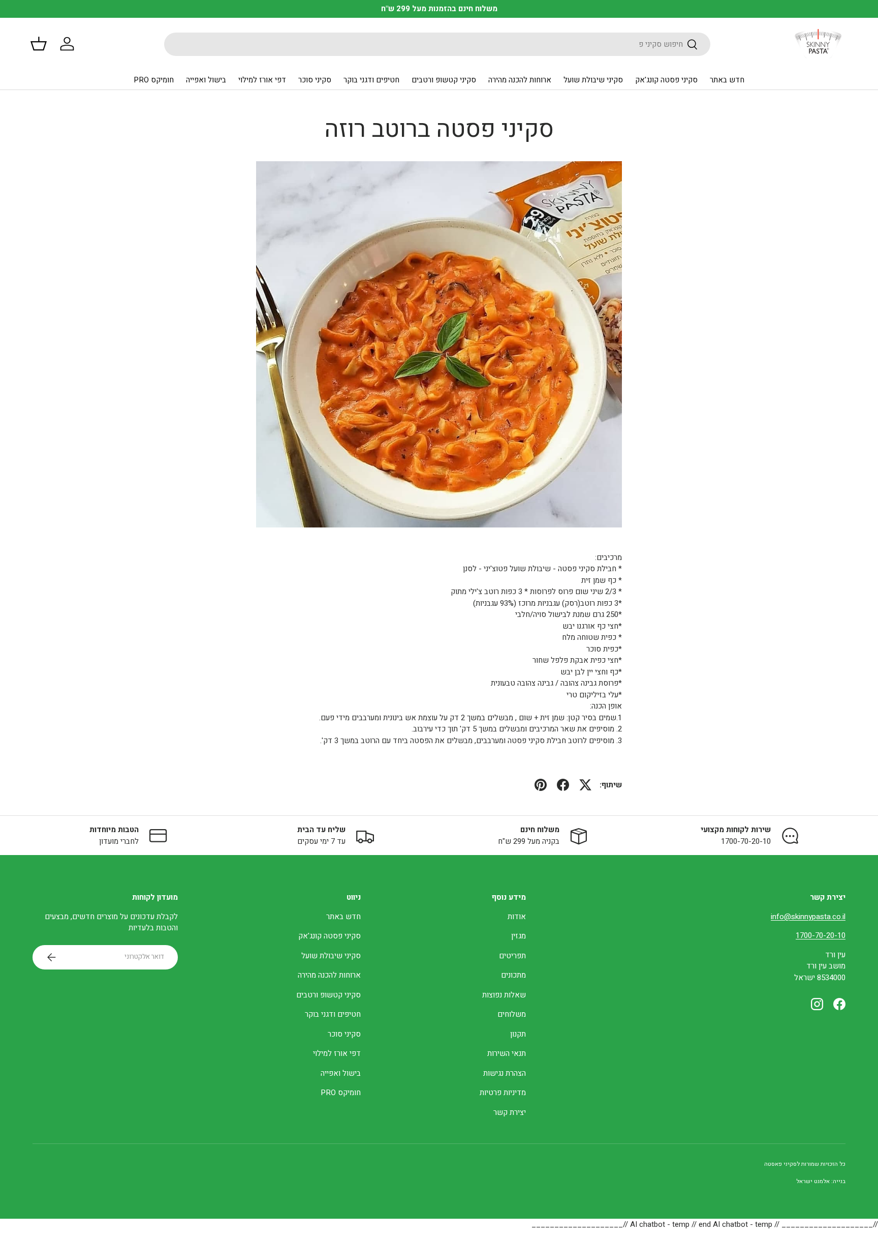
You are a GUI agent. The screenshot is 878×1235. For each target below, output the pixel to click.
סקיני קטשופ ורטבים (444, 79)
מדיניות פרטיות (503, 1092)
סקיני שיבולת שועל (593, 79)
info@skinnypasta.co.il (808, 916)
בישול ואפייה (206, 79)
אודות (517, 916)
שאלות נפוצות (504, 995)
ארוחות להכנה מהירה (519, 79)
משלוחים (511, 1014)
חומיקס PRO (154, 79)
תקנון (518, 1034)
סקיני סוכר (314, 79)
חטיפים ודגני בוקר (371, 79)
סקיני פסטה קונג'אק (666, 79)
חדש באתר (727, 79)
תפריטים (512, 955)
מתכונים (513, 975)
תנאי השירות (506, 1053)
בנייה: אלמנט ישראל (820, 1181)
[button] (38, 44)
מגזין (518, 936)
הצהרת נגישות (504, 1073)
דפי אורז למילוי (262, 79)
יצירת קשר (509, 1112)
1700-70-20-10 (820, 935)
